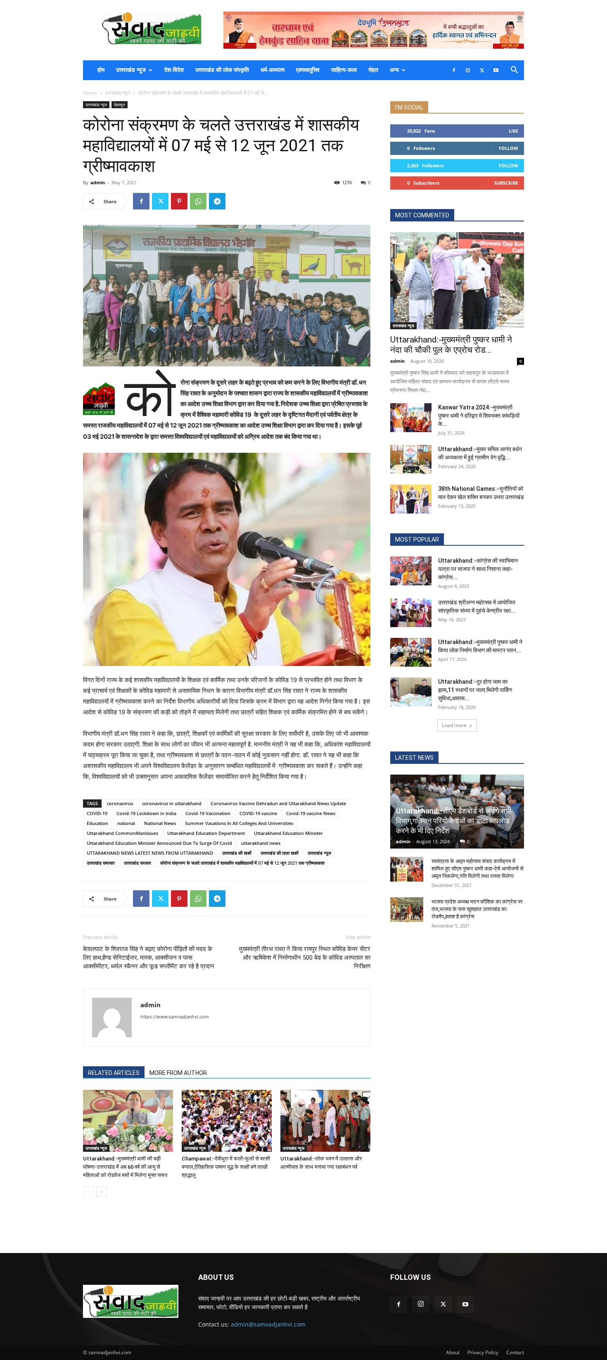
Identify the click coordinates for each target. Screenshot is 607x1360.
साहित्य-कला (344, 70)
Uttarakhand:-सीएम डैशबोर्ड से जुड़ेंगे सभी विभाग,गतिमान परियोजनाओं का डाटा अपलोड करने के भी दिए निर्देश (453, 820)
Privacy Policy (482, 1352)
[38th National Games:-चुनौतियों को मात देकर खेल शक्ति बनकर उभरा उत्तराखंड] (411, 499)
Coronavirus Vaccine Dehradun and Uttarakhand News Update (278, 803)
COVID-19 (97, 813)
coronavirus (120, 803)
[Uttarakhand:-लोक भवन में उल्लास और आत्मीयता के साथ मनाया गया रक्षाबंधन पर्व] (325, 1121)
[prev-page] (88, 1191)
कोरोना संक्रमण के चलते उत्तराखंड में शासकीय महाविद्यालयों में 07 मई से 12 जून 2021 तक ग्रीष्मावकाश (242, 863)
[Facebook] (454, 70)
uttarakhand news (260, 843)
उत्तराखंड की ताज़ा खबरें (280, 853)
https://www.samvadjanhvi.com (174, 1017)
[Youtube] (496, 70)
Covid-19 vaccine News (310, 813)
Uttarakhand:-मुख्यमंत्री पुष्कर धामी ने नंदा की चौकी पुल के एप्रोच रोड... (451, 345)
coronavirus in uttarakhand (172, 803)
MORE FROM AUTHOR (178, 1073)
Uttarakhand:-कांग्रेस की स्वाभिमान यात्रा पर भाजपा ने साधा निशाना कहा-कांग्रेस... (478, 568)
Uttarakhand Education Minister (288, 833)
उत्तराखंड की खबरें (236, 853)
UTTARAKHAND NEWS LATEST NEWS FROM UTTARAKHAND (150, 853)
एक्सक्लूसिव (308, 70)
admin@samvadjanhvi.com (268, 1324)
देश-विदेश (174, 70)
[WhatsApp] (198, 201)
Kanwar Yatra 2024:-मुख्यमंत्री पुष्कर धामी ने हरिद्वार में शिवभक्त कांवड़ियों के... (478, 415)
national (126, 823)
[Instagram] (468, 70)
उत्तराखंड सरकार (137, 863)
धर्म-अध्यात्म (273, 70)
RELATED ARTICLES (114, 1073)
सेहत (373, 70)
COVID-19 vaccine (258, 813)
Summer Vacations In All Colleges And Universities (239, 823)
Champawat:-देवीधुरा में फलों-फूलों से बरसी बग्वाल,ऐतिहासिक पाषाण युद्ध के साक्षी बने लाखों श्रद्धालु (226, 1167)
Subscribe (506, 183)
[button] (514, 71)
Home (90, 92)
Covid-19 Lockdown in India (146, 813)
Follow (508, 148)
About (453, 1352)
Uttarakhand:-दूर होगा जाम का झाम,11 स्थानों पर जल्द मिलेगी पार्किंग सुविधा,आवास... (475, 689)
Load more (454, 725)
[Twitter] (482, 70)
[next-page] (101, 1191)
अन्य (394, 70)
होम (100, 70)
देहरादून (119, 104)
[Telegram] (217, 201)
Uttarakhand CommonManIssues (122, 833)
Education (97, 823)
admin (97, 182)
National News (160, 823)
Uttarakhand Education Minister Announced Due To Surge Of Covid (159, 843)
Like (513, 131)
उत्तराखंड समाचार (101, 863)
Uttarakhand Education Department (206, 833)
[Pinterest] (179, 201)
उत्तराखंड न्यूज (131, 70)
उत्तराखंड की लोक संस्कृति (222, 70)
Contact (515, 1352)
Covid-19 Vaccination (207, 813)
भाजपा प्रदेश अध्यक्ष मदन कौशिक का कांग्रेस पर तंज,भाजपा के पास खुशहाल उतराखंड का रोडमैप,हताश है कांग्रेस (477, 909)
